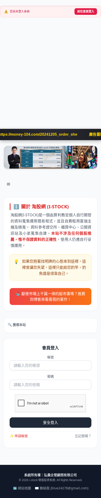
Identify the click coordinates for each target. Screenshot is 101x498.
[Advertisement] (50, 75)
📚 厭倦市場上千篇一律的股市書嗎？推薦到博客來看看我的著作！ (50, 296)
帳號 (50, 357)
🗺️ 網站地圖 (22, 488)
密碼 (50, 376)
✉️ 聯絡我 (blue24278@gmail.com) (61, 488)
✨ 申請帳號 (19, 436)
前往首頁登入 (85, 11)
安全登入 (50, 422)
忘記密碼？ (83, 436)
